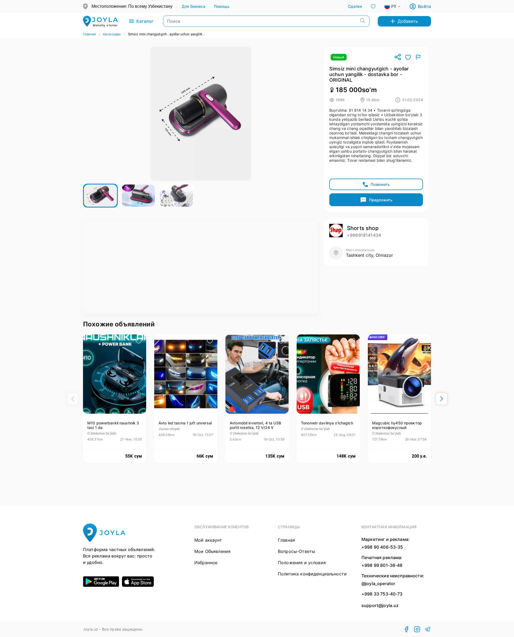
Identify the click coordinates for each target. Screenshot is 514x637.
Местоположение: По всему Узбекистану (132, 6)
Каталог (144, 21)
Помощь (222, 6)
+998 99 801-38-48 (382, 565)
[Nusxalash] (398, 57)
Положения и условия (302, 562)
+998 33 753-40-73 (382, 594)
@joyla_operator (378, 583)
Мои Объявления (212, 551)
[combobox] (396, 6)
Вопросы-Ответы (296, 551)
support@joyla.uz (380, 605)
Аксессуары (112, 34)
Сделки (355, 6)
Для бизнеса (193, 6)
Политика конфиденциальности (312, 573)
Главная (89, 34)
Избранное (205, 562)
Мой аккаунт (208, 540)
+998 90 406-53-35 (382, 547)
